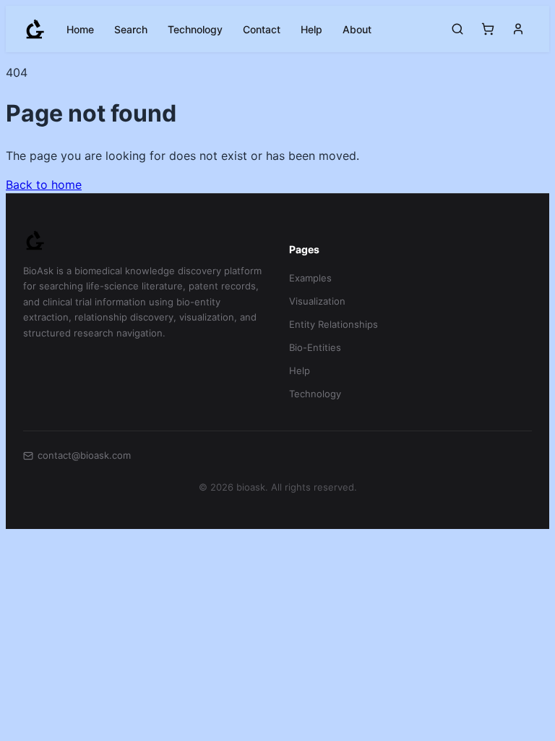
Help (311, 29)
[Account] (518, 29)
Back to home (44, 184)
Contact (261, 29)
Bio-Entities (315, 347)
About (357, 29)
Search (130, 29)
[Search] (457, 29)
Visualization (317, 301)
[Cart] (488, 29)
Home (80, 29)
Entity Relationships (333, 324)
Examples (310, 278)
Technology (195, 29)
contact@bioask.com (84, 455)
